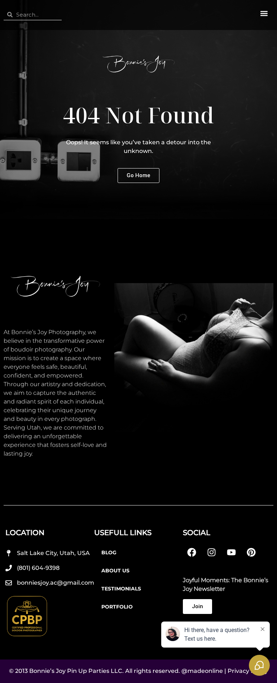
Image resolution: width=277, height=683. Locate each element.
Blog (108, 552)
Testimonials (121, 588)
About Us (115, 570)
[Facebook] (192, 552)
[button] (264, 13)
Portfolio (117, 606)
